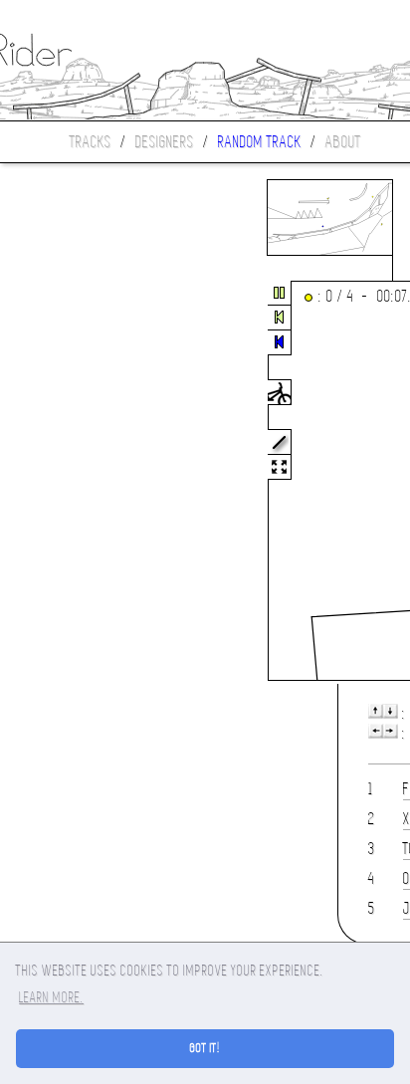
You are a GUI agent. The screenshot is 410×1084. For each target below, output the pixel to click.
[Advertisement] (83, 481)
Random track (260, 141)
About (343, 141)
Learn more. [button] (51, 997)
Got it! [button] (205, 1048)
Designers (164, 141)
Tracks (90, 141)
